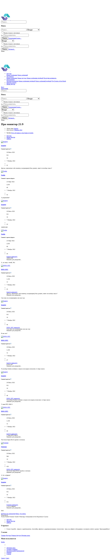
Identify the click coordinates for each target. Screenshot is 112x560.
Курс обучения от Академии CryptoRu (22, 133)
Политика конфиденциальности (15, 551)
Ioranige (16, 128)
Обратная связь (25, 535)
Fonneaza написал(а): (12, 505)
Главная (3, 535)
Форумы (8, 535)
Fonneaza (4, 446)
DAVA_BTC (4, 269)
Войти (3, 542)
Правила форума (16, 535)
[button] (3, 51)
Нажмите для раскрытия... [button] (14, 259)
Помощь (9, 552)
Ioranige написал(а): (12, 256)
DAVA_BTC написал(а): (13, 327)
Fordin (3, 175)
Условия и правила (12, 549)
